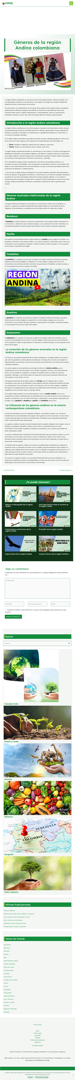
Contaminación (9, 970)
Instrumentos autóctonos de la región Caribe (18, 530)
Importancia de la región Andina (18, 554)
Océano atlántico (9, 910)
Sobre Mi (38, 1042)
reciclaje (6, 1005)
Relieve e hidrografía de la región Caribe (19, 505)
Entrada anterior (8, 470)
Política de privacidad (37, 1040)
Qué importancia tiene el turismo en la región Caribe (53, 505)
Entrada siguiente (66, 470)
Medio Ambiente (11, 892)
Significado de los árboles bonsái (15, 923)
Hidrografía (7, 993)
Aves (5, 957)
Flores (6, 983)
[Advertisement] (37, 20)
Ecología (6, 973)
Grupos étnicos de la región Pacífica (54, 554)
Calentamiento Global (11, 961)
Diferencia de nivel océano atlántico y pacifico (19, 914)
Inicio (37, 1031)
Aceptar (30, 1077)
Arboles (6, 954)
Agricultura (7, 945)
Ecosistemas (8, 977)
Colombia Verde (11, 704)
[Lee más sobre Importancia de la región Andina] (20, 543)
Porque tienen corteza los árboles (15, 926)
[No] (73, 1075)
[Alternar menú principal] (71, 3)
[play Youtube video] (37, 287)
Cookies (37, 1038)
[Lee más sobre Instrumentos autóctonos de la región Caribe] (20, 519)
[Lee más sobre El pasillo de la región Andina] (54, 519)
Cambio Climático (9, 964)
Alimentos (8, 817)
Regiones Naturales (10, 1009)
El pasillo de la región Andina (51, 529)
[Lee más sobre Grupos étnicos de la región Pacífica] (54, 543)
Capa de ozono (9, 967)
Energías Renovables (11, 980)
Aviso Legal (37, 1033)
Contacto (37, 1035)
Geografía (8, 854)
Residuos (7, 1012)
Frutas (6, 986)
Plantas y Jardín (11, 741)
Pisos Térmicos (8, 999)
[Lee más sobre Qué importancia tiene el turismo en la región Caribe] (54, 494)
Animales (8, 779)
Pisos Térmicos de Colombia (13, 920)
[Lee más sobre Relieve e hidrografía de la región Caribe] (20, 494)
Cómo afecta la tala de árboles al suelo (17, 917)
